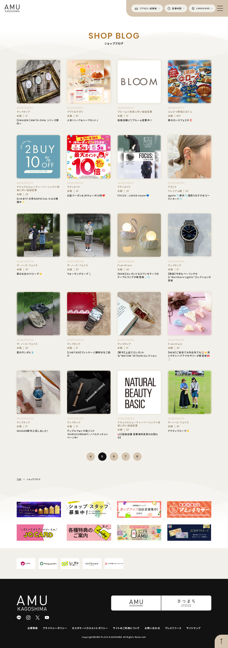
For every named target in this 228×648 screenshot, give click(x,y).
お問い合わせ (152, 628)
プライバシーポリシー (55, 628)
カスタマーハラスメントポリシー (90, 628)
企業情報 (33, 628)
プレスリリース (173, 628)
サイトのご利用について (126, 628)
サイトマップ (193, 628)
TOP (19, 479)
